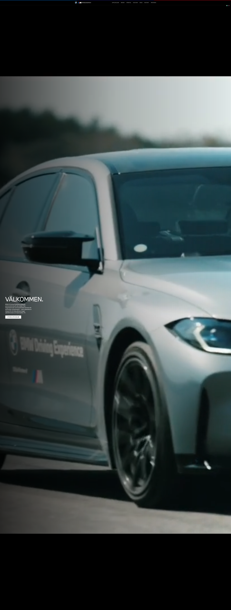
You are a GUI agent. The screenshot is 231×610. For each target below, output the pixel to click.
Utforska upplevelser (13, 317)
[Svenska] (227, 5)
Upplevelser (115, 2)
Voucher (135, 2)
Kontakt (146, 2)
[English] (229, 5)
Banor (123, 2)
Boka (141, 2)
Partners (153, 2)
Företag (128, 2)
